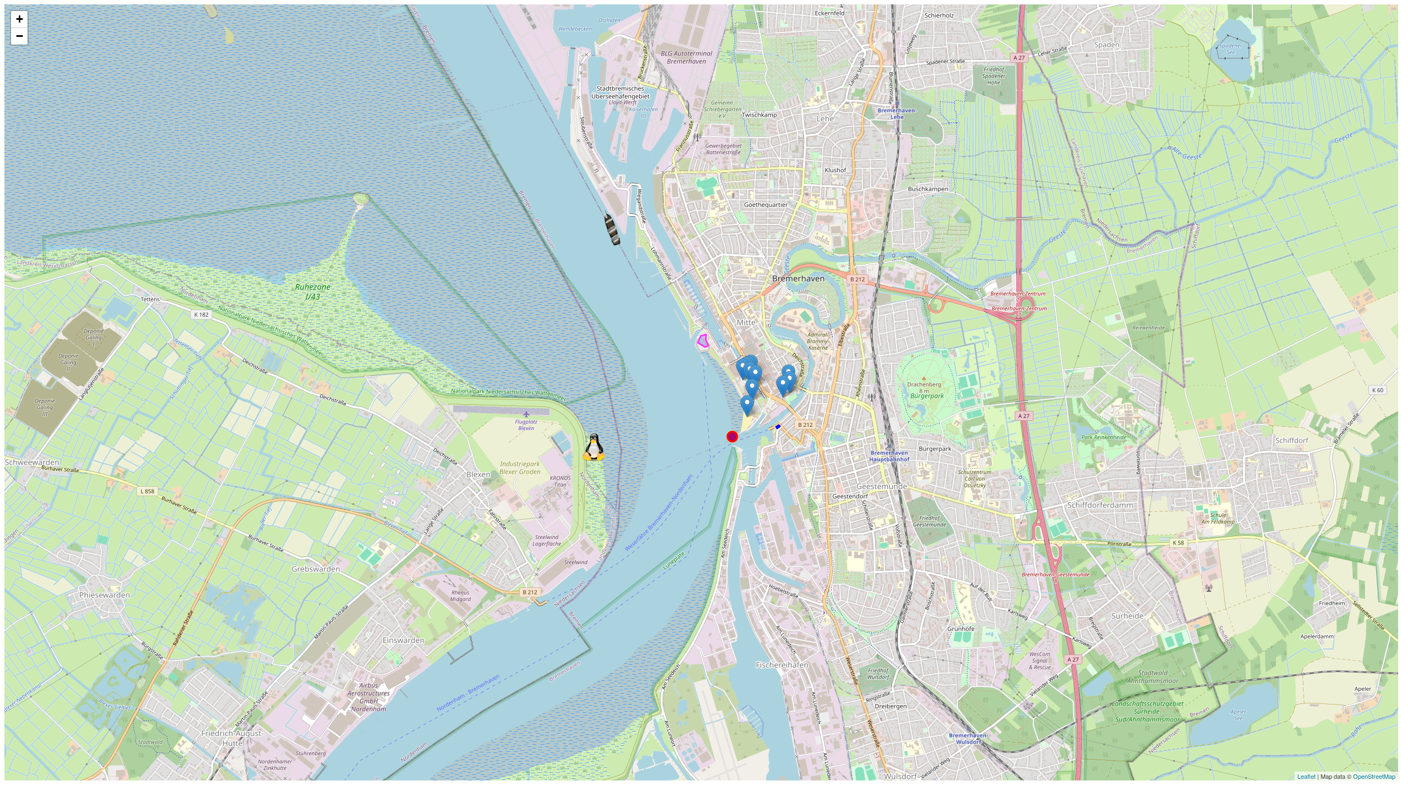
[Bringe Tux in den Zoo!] (594, 448)
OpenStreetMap (1374, 776)
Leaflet (1306, 776)
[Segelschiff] (595, 201)
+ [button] (19, 19)
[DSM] (752, 389)
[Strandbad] (747, 406)
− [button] (19, 36)
